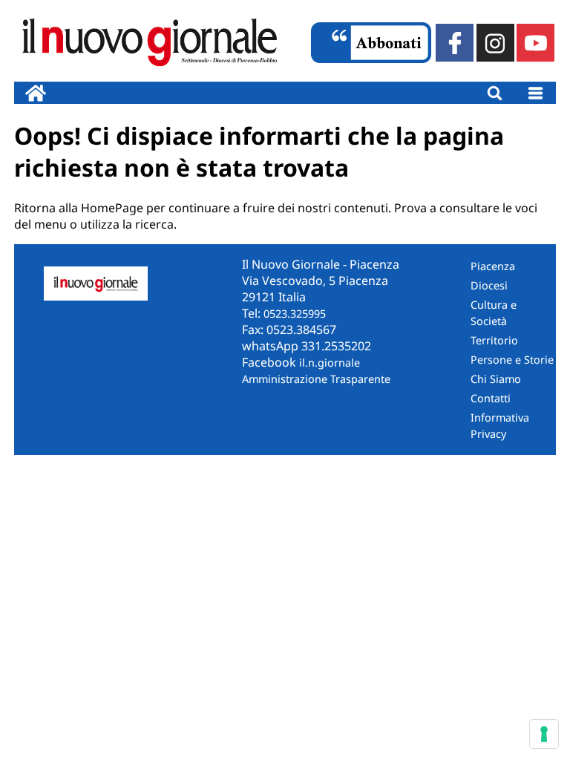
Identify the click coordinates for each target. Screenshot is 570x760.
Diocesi (489, 285)
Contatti (491, 398)
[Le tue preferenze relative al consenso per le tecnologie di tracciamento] (544, 734)
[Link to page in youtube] (535, 43)
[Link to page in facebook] (455, 43)
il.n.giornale (329, 363)
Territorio (494, 340)
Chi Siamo (496, 379)
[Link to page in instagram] (495, 43)
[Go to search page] (494, 93)
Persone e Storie (512, 360)
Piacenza (493, 266)
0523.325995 (294, 314)
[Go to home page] (35, 93)
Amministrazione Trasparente (316, 379)
